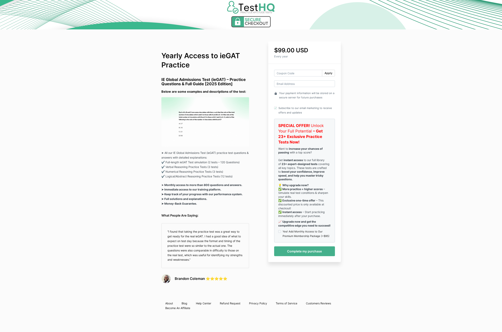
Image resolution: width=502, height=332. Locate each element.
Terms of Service (286, 303)
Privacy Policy (258, 303)
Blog (184, 303)
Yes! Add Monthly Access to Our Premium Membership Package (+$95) (306, 233)
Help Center (203, 303)
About (169, 303)
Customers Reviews (318, 303)
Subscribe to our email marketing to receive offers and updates (305, 110)
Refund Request (230, 303)
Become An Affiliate (177, 308)
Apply (328, 73)
